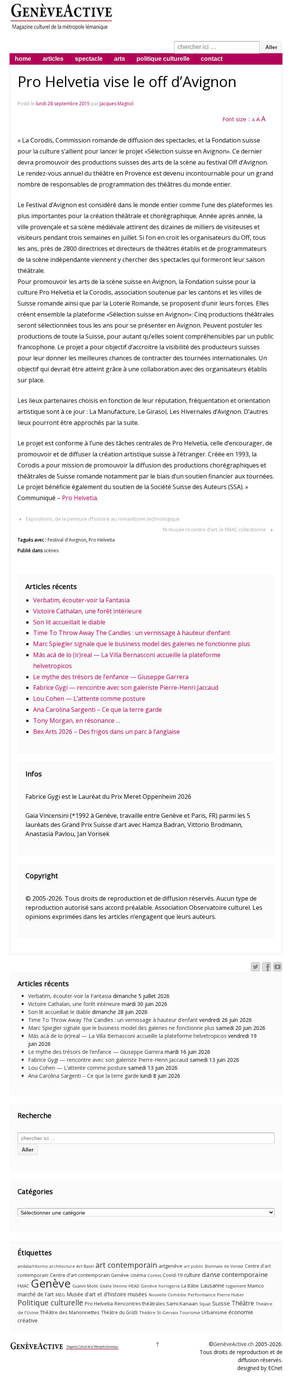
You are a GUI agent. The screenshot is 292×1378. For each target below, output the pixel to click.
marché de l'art (35, 1294)
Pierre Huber (230, 1294)
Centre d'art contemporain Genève (89, 1275)
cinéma (138, 1275)
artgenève (170, 1265)
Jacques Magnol (116, 103)
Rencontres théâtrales (139, 1303)
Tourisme (189, 1312)
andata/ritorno (32, 1266)
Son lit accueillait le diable (69, 622)
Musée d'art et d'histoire (96, 1294)
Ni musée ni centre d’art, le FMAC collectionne (214, 529)
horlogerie (169, 1286)
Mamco (256, 1286)
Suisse (221, 1303)
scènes (51, 550)
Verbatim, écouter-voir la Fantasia (81, 600)
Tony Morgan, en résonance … (76, 720)
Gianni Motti (85, 1286)
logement (236, 1286)
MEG (60, 1294)
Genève (51, 1283)
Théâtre (243, 1303)
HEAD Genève (143, 1286)
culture (192, 1274)
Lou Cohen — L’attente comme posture (89, 698)
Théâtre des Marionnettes (70, 1312)
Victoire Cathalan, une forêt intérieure (87, 611)
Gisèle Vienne (113, 1286)
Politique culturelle (50, 1303)
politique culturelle (163, 58)
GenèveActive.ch (233, 1344)
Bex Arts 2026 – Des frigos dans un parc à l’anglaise (106, 731)
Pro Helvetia (79, 498)
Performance (202, 1294)
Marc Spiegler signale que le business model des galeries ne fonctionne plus (141, 644)
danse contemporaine (235, 1274)
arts (119, 58)
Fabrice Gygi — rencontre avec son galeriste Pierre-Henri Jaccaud (125, 687)
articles (53, 58)
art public (193, 1266)
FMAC (23, 1286)
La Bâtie (190, 1286)
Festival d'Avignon (67, 540)
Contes (154, 1275)
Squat (205, 1304)
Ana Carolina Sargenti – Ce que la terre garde (97, 709)
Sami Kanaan (182, 1303)
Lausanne (212, 1285)
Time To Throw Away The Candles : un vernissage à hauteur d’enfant (131, 633)
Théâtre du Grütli (119, 1312)
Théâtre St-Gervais (158, 1312)
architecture (62, 1266)
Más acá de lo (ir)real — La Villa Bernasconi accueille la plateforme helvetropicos (127, 1035)
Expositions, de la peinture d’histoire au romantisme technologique (103, 518)
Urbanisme (214, 1312)
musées (137, 1294)
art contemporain (126, 1265)
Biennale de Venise (224, 1266)
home (23, 58)
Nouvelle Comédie (167, 1294)
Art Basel (85, 1266)
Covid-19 (172, 1275)
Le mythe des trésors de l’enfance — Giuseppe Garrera (111, 677)
